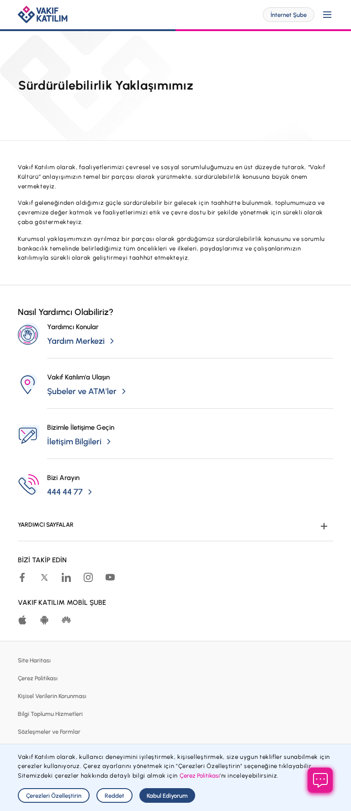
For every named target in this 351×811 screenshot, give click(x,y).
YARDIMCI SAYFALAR (46, 524)
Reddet (114, 795)
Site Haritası (34, 660)
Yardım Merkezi (76, 341)
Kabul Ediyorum (167, 795)
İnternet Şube (289, 14)
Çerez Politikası (38, 678)
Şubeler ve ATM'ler (82, 391)
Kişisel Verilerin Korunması (52, 696)
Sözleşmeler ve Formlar (49, 731)
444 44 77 (65, 492)
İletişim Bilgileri (74, 442)
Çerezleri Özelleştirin (53, 795)
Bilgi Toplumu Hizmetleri (50, 713)
